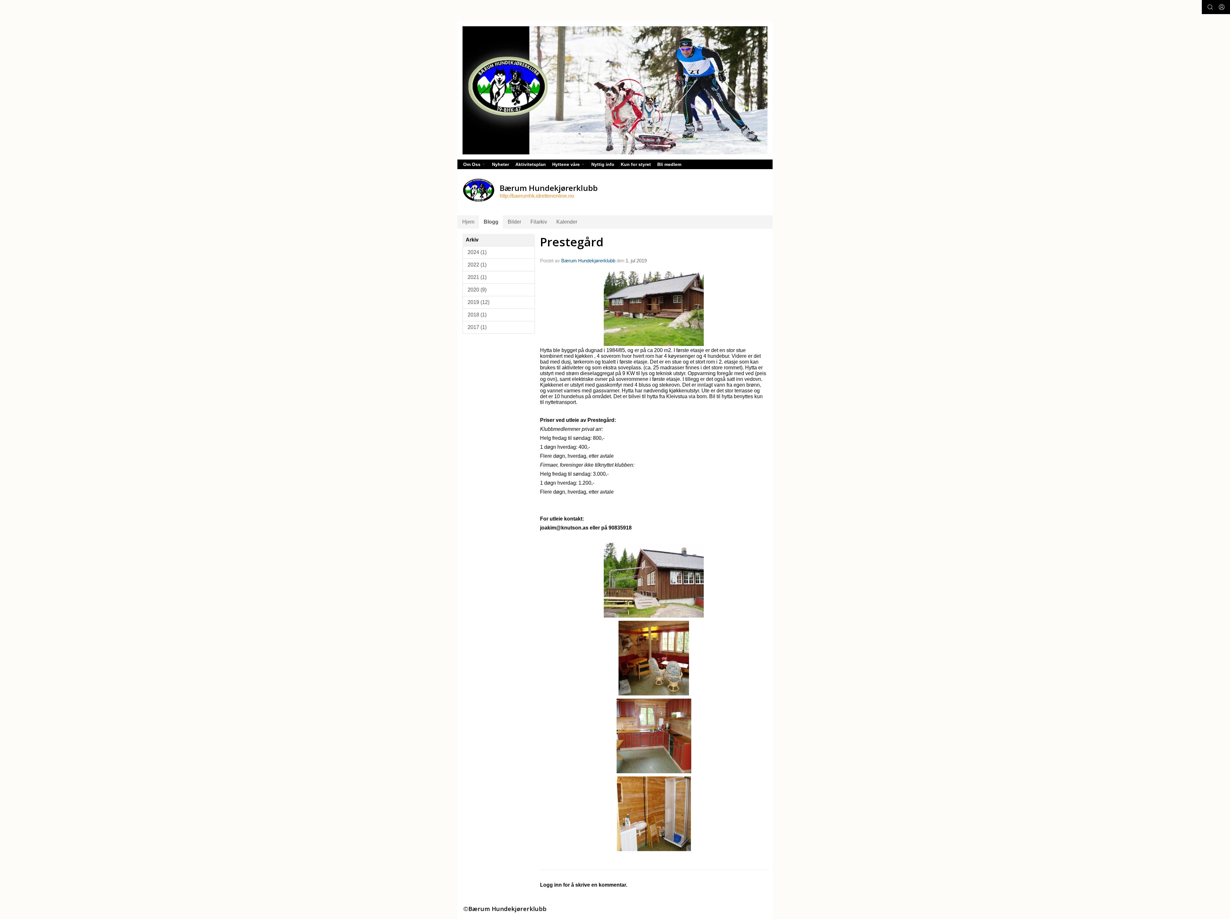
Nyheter (500, 164)
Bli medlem (669, 164)
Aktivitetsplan (530, 164)
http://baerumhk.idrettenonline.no (537, 196)
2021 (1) (477, 277)
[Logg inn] (1221, 7)
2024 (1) (477, 252)
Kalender (566, 222)
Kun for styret (636, 164)
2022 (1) (477, 264)
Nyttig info (602, 164)
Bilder (514, 222)
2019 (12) (478, 302)
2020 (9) (477, 289)
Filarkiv (538, 222)
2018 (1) (477, 314)
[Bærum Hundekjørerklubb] (615, 90)
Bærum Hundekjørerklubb (588, 260)
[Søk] (1210, 7)
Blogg (491, 222)
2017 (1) (477, 327)
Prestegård (571, 242)
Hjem (468, 222)
